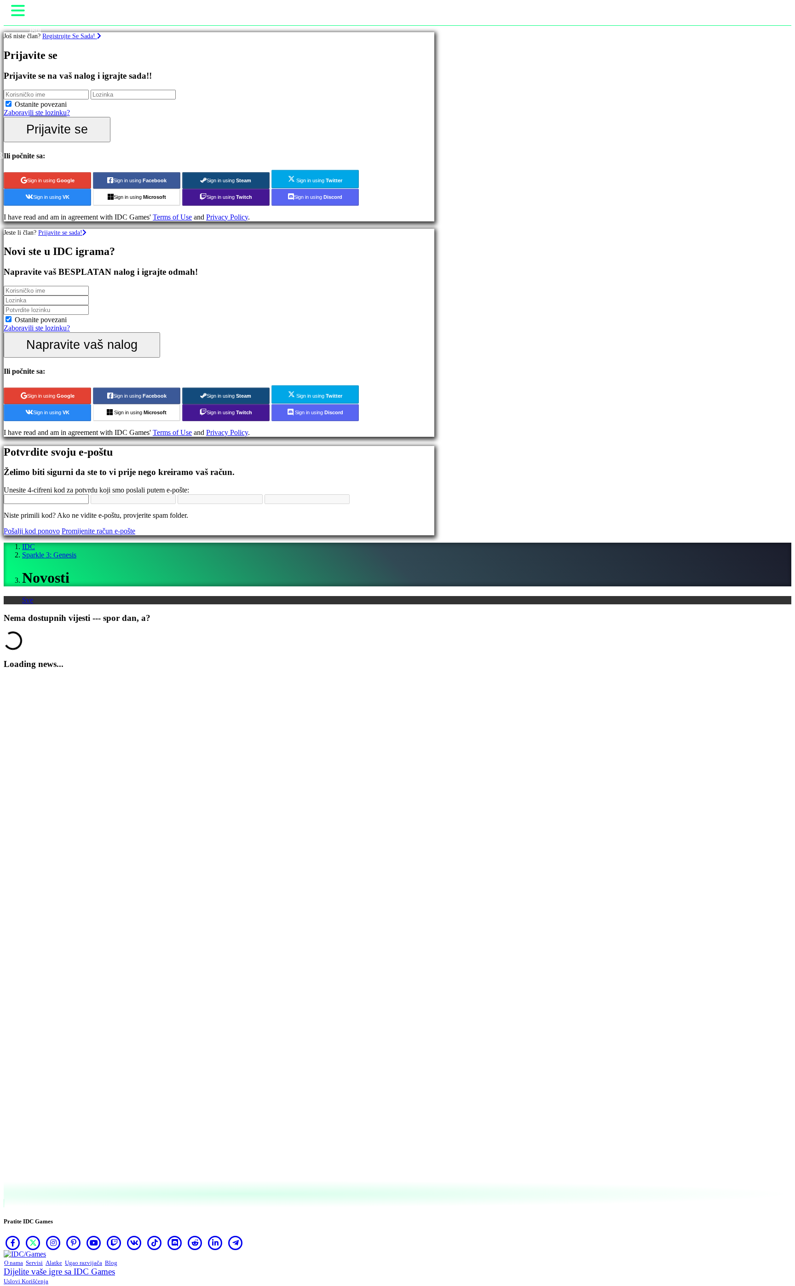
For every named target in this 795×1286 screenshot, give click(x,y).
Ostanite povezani (41, 104)
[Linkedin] (215, 1242)
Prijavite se (57, 129)
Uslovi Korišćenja (26, 1281)
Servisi (34, 1262)
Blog (111, 1262)
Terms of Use (172, 217)
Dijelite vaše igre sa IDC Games (59, 1271)
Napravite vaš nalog (82, 344)
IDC (28, 546)
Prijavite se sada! (60, 232)
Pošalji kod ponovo (32, 531)
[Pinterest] (73, 1242)
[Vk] (134, 1242)
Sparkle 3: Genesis (49, 555)
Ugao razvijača (83, 1262)
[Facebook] (13, 1242)
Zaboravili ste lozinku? (37, 112)
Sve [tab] (27, 600)
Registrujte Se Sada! (69, 36)
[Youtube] (94, 1242)
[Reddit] (195, 1242)
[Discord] (175, 1242)
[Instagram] (53, 1242)
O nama (13, 1262)
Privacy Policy (227, 217)
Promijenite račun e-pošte (98, 531)
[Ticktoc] (154, 1242)
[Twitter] (33, 1242)
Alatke (54, 1262)
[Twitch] (114, 1242)
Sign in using (51, 180)
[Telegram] (235, 1242)
